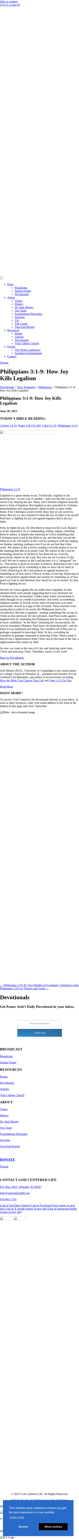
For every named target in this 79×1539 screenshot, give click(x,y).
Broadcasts (21, 287)
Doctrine (20, 317)
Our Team (20, 310)
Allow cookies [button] (53, 1526)
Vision (18, 300)
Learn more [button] (16, 1517)
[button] (12, 657)
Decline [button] (23, 1526)
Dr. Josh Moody (24, 307)
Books (18, 333)
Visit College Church (27, 343)
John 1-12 (55, 680)
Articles (19, 336)
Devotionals (22, 294)
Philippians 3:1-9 (68, 425)
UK (17, 320)
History (19, 304)
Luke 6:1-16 (49, 425)
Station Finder (23, 291)
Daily (10, 284)
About (11, 297)
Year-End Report (24, 327)
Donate (4, 1166)
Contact (11, 356)
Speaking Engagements (28, 353)
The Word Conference (28, 349)
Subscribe (39, 1032)
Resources (13, 330)
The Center (21, 323)
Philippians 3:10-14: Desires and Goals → (24, 988)
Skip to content (8, 1)
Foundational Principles (28, 313)
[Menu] (1, 278)
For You (66, 680)
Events (11, 346)
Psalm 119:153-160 (29, 425)
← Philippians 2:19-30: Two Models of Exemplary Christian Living (39, 985)
